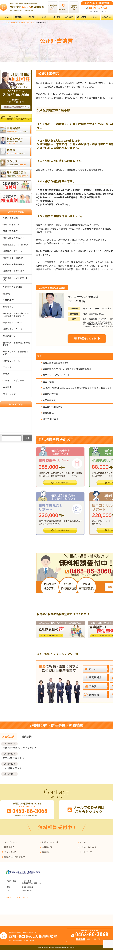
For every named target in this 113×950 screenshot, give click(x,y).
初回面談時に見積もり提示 (74, 7)
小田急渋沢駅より (53, 7)
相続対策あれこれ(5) (12, 329)
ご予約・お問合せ (88, 847)
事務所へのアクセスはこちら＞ (17, 897)
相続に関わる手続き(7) (13, 237)
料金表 (44, 17)
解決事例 (56, 17)
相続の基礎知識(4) (11, 217)
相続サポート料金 (50, 842)
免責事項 (7, 387)
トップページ (10, 842)
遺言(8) (6, 293)
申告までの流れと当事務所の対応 (16, 352)
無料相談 (31, 17)
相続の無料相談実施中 (14, 857)
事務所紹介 (19, 17)
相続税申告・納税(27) (13, 257)
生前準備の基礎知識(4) (13, 286)
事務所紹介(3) (9, 335)
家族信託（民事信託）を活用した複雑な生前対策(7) (16, 314)
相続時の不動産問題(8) (13, 264)
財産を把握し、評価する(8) (16, 244)
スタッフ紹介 (10, 852)
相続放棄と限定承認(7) (13, 271)
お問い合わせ (106, 17)
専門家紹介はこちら (85, 338)
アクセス (94, 17)
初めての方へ (63, 9)
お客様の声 (69, 17)
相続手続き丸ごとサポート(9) (15, 279)
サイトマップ (9, 394)
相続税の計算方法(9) (12, 251)
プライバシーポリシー (13, 380)
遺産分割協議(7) (10, 231)
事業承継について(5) (12, 322)
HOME (6, 17)
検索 (27, 438)
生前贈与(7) (8, 300)
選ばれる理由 (81, 17)
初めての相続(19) (11, 224)
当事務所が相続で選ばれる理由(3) (16, 343)
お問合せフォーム (11, 360)
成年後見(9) (8, 306)
